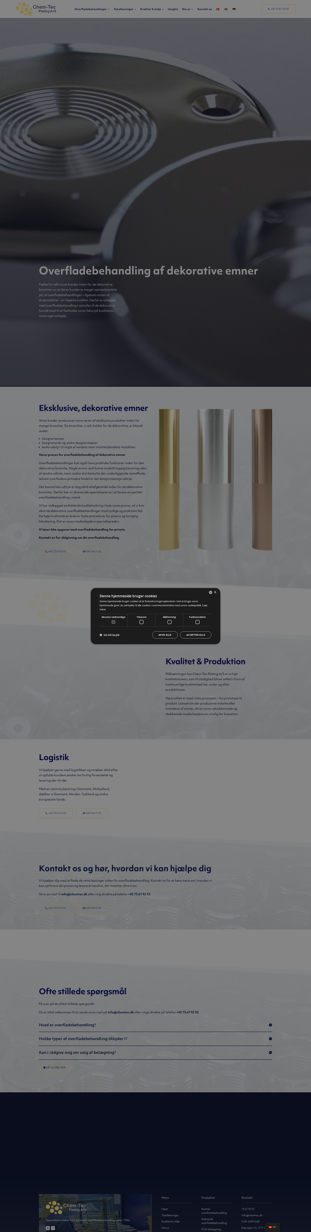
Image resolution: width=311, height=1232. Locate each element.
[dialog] (155, 616)
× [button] (215, 592)
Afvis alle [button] (165, 634)
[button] (109, 634)
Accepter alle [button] (195, 634)
